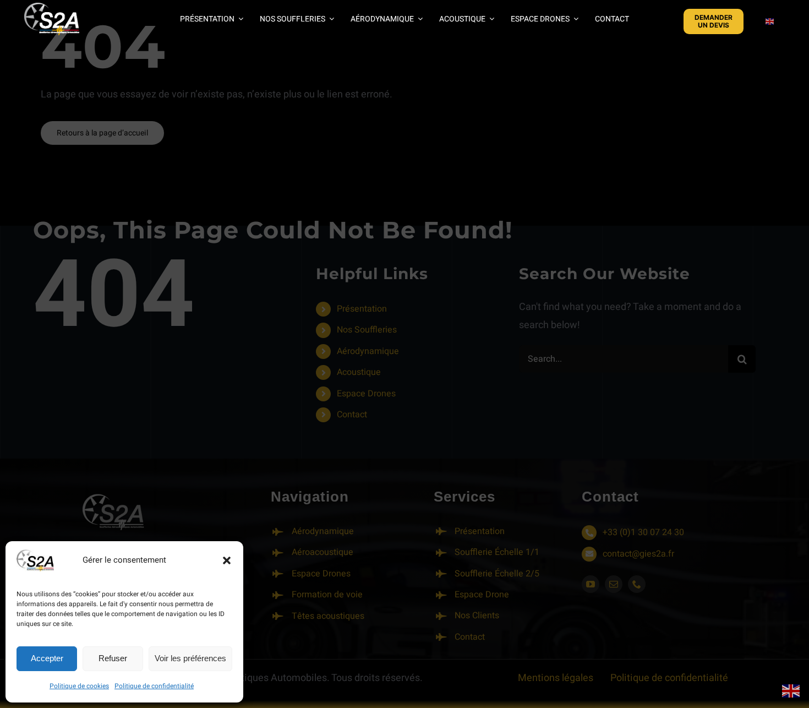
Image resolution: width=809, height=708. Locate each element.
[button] (226, 560)
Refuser (113, 658)
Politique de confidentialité (154, 686)
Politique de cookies (79, 686)
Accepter (47, 658)
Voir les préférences (190, 658)
